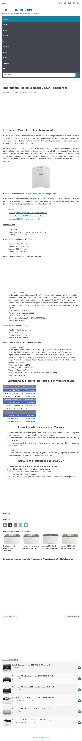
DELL (4, 69)
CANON (5, 24)
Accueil (6, 19)
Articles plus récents (10, 616)
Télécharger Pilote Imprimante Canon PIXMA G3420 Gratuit (32, 676)
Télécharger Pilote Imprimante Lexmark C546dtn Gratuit (28, 213)
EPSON (5, 30)
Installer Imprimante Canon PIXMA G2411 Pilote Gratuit (31, 665)
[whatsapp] (20, 525)
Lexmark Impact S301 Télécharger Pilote (40, 194)
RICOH (5, 58)
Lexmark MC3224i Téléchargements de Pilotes (24, 219)
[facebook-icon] (60, 3)
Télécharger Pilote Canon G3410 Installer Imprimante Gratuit (33, 687)
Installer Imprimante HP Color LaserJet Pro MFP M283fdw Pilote (34, 698)
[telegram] (26, 525)
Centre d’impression (17, 10)
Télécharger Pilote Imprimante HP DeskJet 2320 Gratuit (31, 709)
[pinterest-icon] (78, 3)
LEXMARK (6, 47)
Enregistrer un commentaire (28, 92)
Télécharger (30, 393)
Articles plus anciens (72, 616)
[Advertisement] (41, 111)
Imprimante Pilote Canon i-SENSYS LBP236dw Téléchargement (34, 720)
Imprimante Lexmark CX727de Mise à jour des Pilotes (27, 216)
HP (4, 41)
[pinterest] (15, 525)
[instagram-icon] (69, 3)
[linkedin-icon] (74, 3)
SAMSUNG (6, 63)
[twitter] (10, 525)
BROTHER (6, 35)
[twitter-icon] (65, 3)
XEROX (5, 52)
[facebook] (5, 525)
